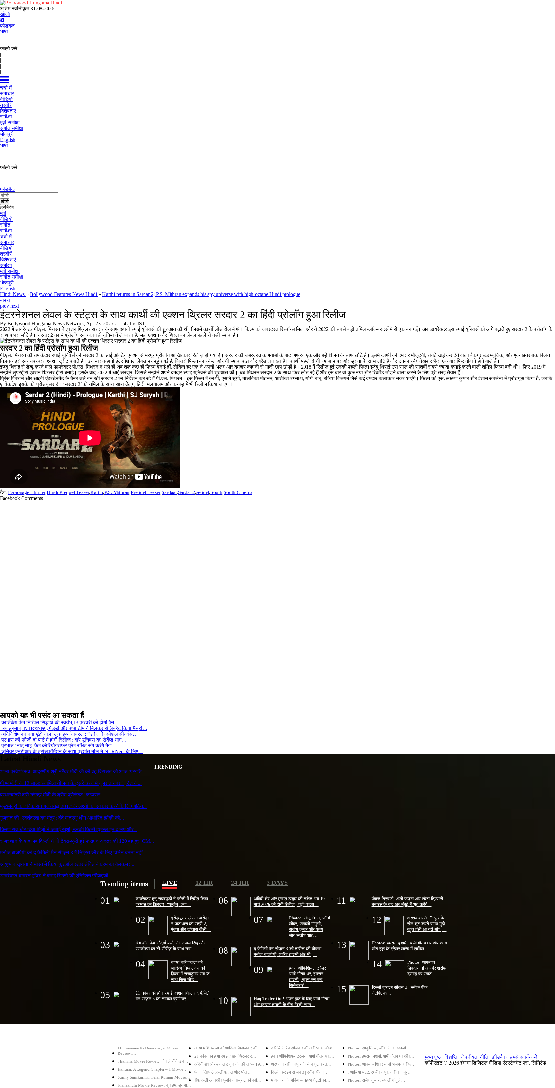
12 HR (204, 882)
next (14, 306)
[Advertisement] (192, 603)
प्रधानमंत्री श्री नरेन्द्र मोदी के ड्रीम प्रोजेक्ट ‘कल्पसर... (52, 794)
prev (4, 306)
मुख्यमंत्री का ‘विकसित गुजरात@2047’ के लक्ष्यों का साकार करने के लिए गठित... (73, 806)
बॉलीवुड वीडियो (285, 1037)
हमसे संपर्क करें (523, 1057)
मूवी (3, 213)
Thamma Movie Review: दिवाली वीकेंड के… (153, 1061)
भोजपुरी (7, 282)
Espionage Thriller (26, 492)
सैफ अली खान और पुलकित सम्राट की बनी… (227, 1080)
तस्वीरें (6, 254)
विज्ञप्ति (451, 1057)
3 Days (277, 882)
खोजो (5, 14)
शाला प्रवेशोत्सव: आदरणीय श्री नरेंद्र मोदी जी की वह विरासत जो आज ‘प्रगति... (72, 771)
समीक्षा (6, 230)
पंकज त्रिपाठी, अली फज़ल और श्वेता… (223, 1072)
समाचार (7, 242)
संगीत (5, 225)
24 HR (240, 882)
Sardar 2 (186, 492)
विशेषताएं (8, 259)
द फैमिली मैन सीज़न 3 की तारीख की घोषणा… (304, 1048)
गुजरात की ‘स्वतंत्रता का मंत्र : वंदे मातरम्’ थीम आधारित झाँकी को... (62, 818)
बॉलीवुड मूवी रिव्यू (133, 1037)
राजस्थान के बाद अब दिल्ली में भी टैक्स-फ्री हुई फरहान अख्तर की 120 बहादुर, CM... (77, 841)
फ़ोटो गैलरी (358, 1037)
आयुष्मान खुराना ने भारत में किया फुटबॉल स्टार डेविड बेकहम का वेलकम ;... (67, 864)
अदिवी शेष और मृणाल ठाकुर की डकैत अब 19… (229, 1064)
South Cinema (238, 492)
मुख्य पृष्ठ (433, 1057)
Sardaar (169, 492)
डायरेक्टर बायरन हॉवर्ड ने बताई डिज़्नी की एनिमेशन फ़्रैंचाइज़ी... (56, 875)
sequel (202, 492)
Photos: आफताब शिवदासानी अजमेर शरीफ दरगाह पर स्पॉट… (426, 968)
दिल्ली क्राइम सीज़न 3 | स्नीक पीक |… (300, 1072)
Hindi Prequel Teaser (68, 492)
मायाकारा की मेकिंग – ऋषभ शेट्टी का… (300, 1080)
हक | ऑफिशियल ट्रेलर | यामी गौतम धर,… (302, 1056)
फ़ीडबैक (7, 26)
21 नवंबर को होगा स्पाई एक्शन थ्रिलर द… (225, 1056)
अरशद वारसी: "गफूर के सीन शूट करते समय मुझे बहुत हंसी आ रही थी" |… (427, 923)
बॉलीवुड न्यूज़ (206, 1037)
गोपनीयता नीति (474, 1057)
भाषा (4, 31)
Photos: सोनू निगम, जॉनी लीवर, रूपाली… (379, 1048)
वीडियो (6, 219)
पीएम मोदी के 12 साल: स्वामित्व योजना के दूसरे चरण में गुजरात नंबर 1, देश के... (71, 783)
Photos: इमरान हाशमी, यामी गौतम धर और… (381, 1056)
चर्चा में (6, 236)
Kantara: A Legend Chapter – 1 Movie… (153, 1069)
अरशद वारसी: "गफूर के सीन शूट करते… (301, 1064)
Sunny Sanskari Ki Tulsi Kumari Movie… (154, 1077)
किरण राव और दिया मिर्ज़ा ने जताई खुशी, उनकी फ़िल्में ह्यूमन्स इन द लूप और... (68, 829)
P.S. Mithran (116, 492)
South (216, 492)
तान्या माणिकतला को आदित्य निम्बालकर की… (227, 1048)
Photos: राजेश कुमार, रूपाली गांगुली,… (377, 1080)
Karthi (96, 492)
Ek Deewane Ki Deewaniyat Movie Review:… (148, 1051)
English (7, 288)
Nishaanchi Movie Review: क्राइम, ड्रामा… (154, 1085)
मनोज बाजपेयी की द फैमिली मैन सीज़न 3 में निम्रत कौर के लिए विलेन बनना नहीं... (73, 852)
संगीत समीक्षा (11, 277)
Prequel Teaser (145, 492)
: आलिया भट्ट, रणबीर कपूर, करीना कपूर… (380, 1072)
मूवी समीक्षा (10, 271)
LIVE (169, 882)
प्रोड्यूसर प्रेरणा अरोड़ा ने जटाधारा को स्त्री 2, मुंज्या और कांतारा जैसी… (191, 923)
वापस (5, 300)
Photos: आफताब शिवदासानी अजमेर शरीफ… (382, 1064)
